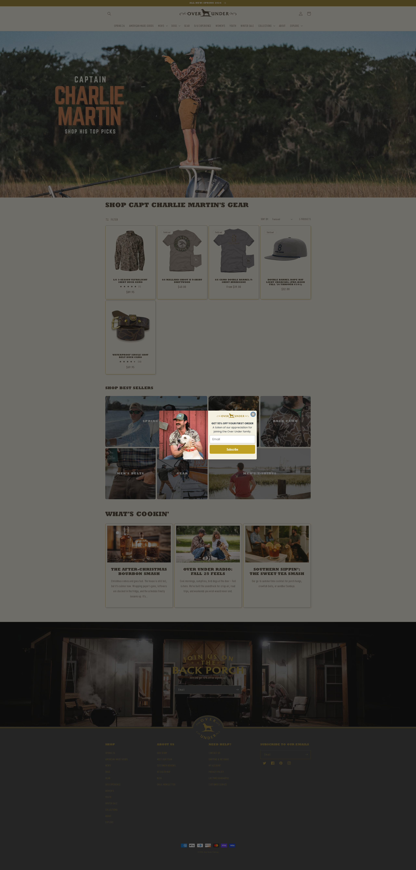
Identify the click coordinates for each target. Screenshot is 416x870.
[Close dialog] (253, 414)
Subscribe (232, 449)
